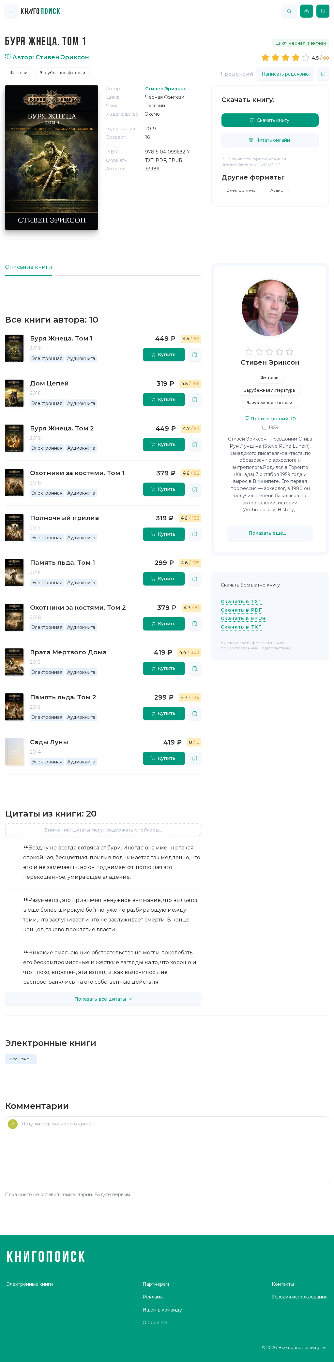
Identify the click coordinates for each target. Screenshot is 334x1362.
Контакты (283, 1284)
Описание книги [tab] (28, 267)
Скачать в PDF (241, 610)
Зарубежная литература (269, 390)
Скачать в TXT (241, 601)
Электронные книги (30, 1284)
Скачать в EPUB (243, 618)
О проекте (155, 1323)
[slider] (286, 57)
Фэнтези (18, 72)
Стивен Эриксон (270, 362)
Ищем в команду (162, 1310)
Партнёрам (156, 1284)
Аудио (276, 190)
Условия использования (299, 1297)
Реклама (153, 1297)
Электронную (242, 190)
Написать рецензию (285, 74)
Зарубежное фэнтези (62, 72)
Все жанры (21, 1058)
